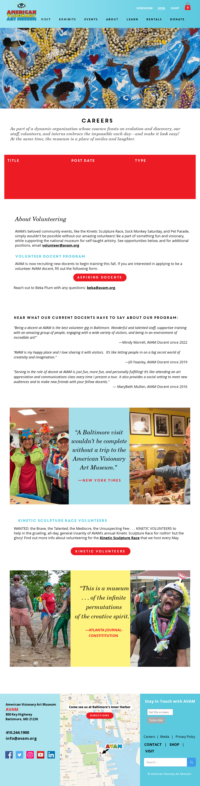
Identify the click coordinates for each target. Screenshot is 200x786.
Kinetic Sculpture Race (134, 533)
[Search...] (191, 762)
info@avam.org (21, 738)
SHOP (174, 744)
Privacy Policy (185, 736)
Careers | (152, 736)
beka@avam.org (101, 287)
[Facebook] (9, 754)
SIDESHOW (145, 8)
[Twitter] (19, 754)
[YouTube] (40, 754)
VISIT (149, 751)
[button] (188, 6)
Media (164, 736)
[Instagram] (30, 754)
